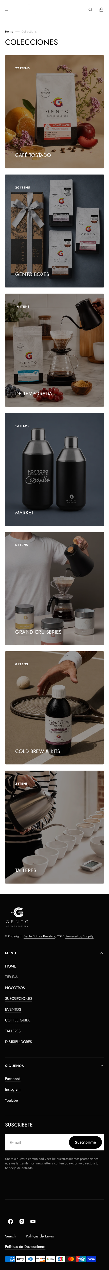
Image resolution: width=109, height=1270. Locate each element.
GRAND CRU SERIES (38, 632)
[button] (7, 9)
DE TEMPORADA (33, 393)
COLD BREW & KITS (37, 751)
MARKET (24, 512)
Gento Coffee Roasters (39, 936)
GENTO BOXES (32, 274)
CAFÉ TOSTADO (33, 155)
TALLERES (26, 870)
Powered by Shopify (79, 936)
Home (9, 31)
